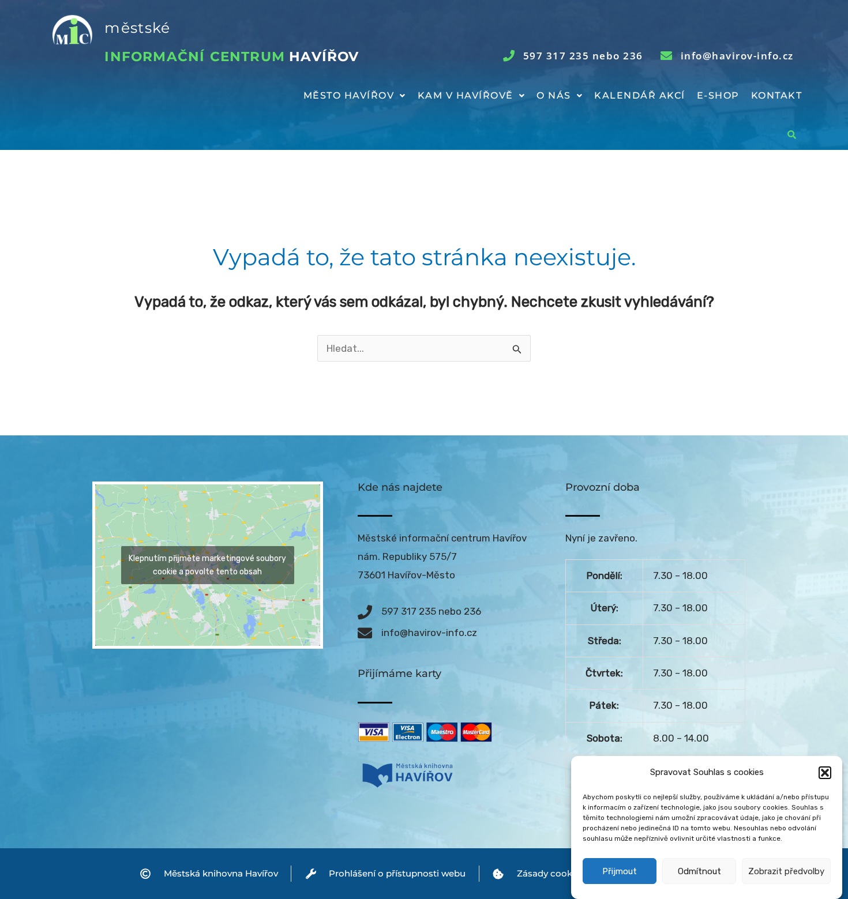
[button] (825, 772)
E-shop (718, 95)
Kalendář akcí (639, 95)
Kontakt (776, 95)
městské (137, 27)
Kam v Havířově (465, 95)
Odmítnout (699, 872)
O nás (553, 95)
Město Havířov (349, 95)
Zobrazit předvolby (786, 872)
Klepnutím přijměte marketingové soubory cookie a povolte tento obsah (207, 565)
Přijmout (619, 872)
